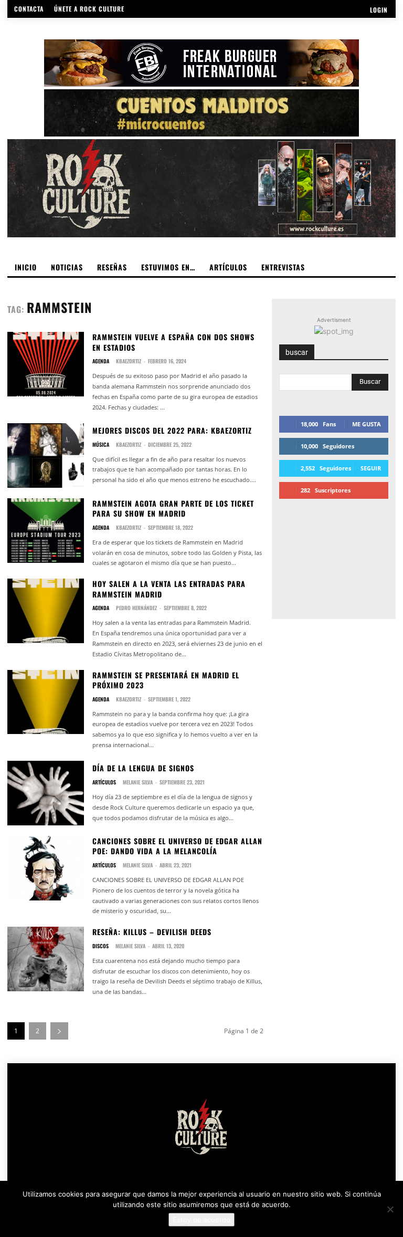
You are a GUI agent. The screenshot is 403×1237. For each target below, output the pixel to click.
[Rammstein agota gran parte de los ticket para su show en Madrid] (45, 530)
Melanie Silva (138, 782)
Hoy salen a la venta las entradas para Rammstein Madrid (169, 589)
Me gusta (366, 424)
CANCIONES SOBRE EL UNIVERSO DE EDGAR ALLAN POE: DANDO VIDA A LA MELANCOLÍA (177, 846)
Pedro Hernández (136, 608)
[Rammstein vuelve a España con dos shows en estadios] (45, 364)
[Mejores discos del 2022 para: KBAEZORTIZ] (45, 455)
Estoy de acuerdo (201, 1219)
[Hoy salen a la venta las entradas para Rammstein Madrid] (45, 611)
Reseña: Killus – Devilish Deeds (151, 931)
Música (100, 444)
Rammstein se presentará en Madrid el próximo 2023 (165, 680)
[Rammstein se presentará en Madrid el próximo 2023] (45, 702)
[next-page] (59, 1031)
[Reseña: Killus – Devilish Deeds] (45, 959)
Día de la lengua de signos (143, 767)
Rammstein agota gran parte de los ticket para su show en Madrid (173, 508)
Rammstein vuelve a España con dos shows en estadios (173, 342)
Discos (100, 946)
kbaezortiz (128, 361)
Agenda (100, 361)
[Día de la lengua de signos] (45, 793)
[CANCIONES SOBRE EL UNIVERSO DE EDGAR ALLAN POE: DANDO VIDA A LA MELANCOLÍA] (45, 868)
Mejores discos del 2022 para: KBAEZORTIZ (172, 430)
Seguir (370, 468)
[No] (390, 1209)
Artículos (104, 782)
